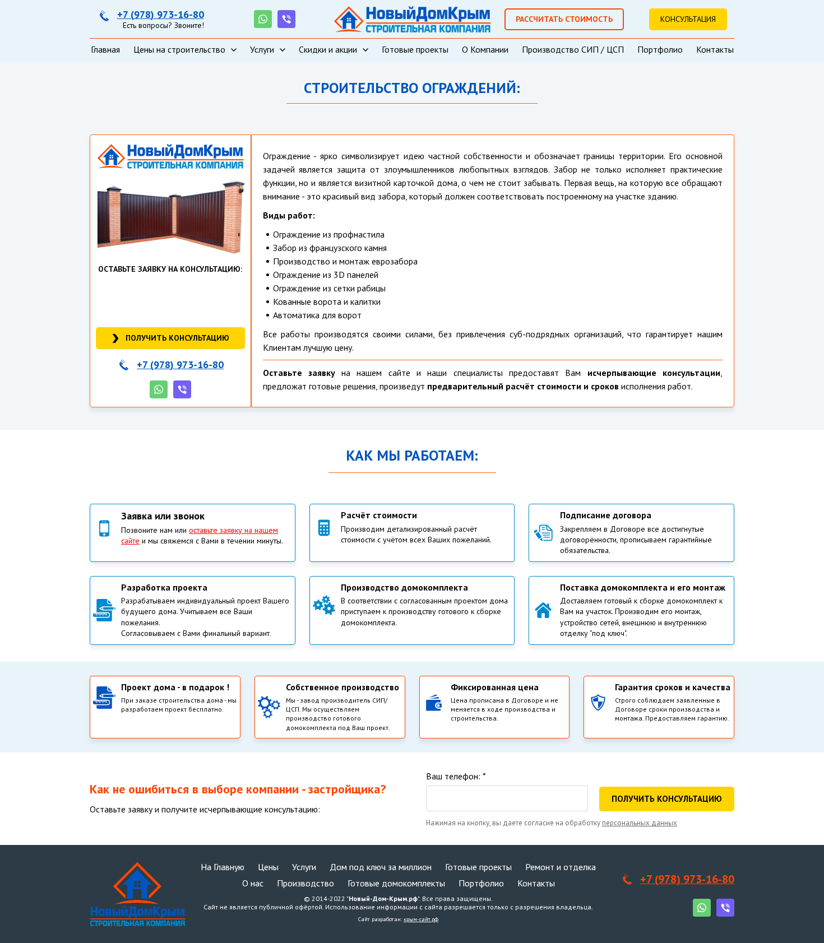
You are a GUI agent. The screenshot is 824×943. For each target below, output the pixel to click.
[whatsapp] (263, 19)
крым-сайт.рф (421, 919)
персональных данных (639, 823)
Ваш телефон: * (456, 776)
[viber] (286, 19)
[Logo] (412, 19)
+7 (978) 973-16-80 (160, 14)
